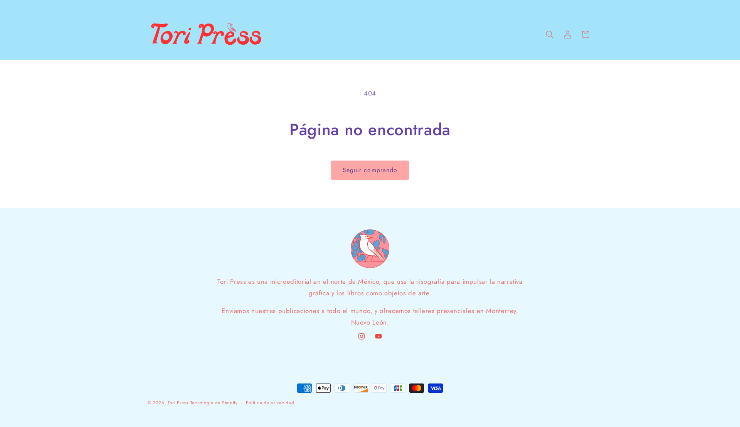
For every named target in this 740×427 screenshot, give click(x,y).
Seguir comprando (370, 170)
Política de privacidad (270, 403)
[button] (549, 34)
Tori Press (178, 403)
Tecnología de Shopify (214, 403)
